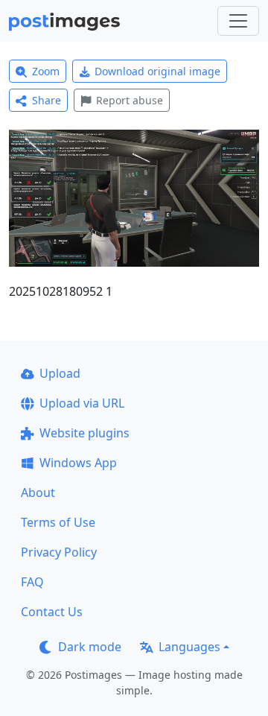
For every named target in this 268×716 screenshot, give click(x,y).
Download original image (157, 71)
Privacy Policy (59, 552)
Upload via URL (81, 403)
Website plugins (84, 433)
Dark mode (89, 647)
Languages (189, 647)
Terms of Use (58, 522)
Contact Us (52, 611)
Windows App (78, 462)
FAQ (32, 582)
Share (46, 100)
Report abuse (129, 100)
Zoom (46, 71)
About (38, 492)
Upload (59, 373)
